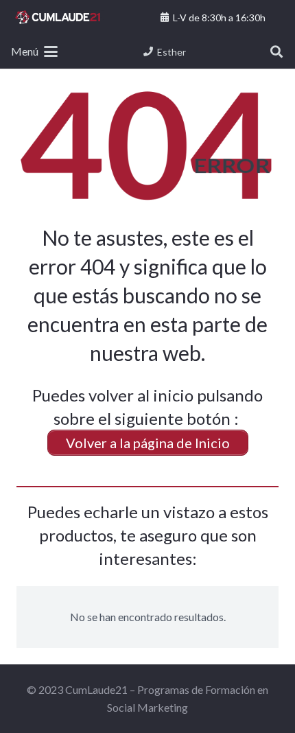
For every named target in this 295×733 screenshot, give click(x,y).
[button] (34, 51)
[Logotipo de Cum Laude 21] (57, 17)
